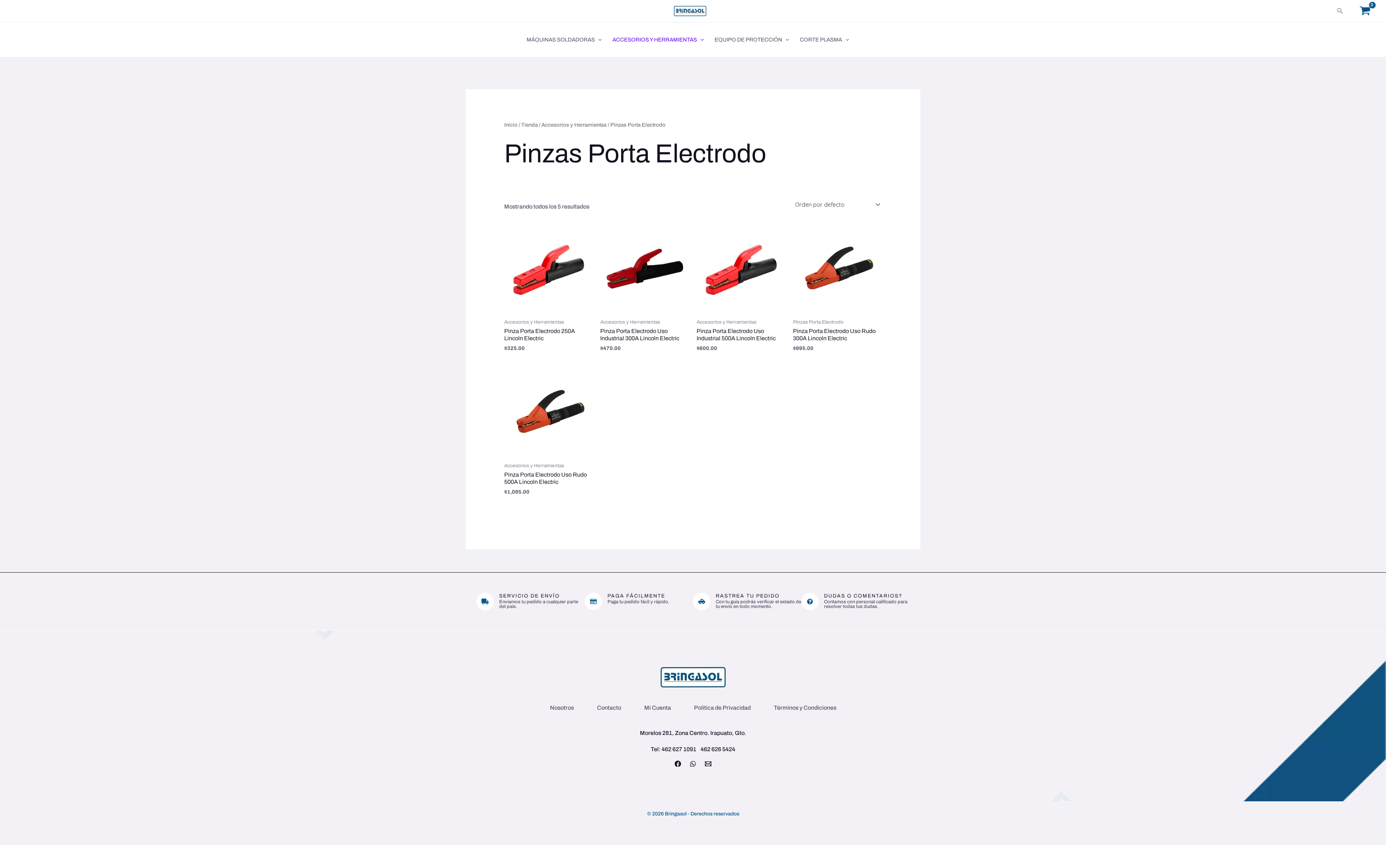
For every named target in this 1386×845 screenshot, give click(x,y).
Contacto (609, 708)
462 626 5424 (718, 749)
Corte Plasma (821, 40)
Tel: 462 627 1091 (673, 749)
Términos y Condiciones (805, 708)
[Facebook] (678, 764)
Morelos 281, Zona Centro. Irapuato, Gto (692, 733)
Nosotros (562, 708)
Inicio (511, 125)
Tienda (529, 125)
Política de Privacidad (722, 708)
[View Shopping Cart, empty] (1364, 11)
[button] (1340, 11)
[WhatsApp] (693, 764)
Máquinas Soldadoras (561, 40)
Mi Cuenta (657, 708)
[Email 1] (708, 764)
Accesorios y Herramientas (655, 40)
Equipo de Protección (748, 40)
